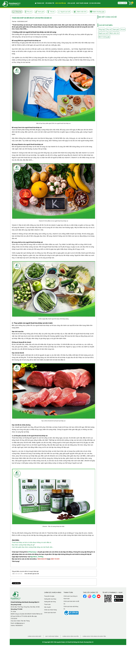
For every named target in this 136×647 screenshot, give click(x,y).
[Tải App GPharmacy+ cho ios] (118, 596)
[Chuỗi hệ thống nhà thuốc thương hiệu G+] (10, 3)
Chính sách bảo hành (50, 612)
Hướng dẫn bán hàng (50, 601)
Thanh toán (47, 604)
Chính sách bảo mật (34, 636)
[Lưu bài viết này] (93, 21)
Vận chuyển (47, 607)
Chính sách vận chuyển (71, 636)
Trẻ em (52, 11)
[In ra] (90, 21)
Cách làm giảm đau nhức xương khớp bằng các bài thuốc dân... (32, 547)
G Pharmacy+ (32, 552)
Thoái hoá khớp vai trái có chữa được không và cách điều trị (31, 542)
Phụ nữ (29, 11)
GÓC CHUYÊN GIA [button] (60, 3)
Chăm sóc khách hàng (50, 609)
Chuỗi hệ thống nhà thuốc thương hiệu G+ (80, 642)
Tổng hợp (18, 11)
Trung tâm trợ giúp (49, 596)
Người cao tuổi (65, 11)
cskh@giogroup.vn (19, 623)
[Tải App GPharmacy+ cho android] (118, 600)
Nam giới (41, 11)
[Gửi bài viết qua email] (86, 21)
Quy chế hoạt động (51, 636)
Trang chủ (40, 3)
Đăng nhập (122, 3)
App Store (33, 556)
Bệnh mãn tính (81, 11)
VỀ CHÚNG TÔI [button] (49, 3)
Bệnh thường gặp (98, 11)
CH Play (40, 556)
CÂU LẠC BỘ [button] (71, 3)
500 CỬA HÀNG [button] (95, 3)
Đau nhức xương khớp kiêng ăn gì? (23, 545)
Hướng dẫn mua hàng (50, 599)
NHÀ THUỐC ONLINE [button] (82, 3)
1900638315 (19, 625)
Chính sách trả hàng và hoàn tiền (94, 636)
